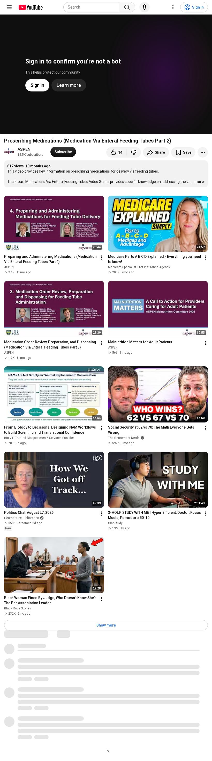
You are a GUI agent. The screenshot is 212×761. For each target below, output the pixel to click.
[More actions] (203, 152)
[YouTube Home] (30, 7)
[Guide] (9, 7)
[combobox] (93, 7)
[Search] (127, 7)
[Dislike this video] (133, 152)
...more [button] (197, 182)
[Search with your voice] (144, 7)
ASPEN (24, 149)
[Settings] (173, 7)
